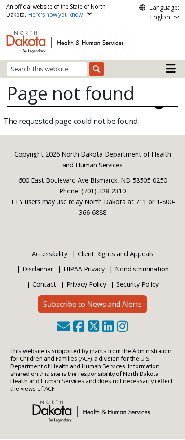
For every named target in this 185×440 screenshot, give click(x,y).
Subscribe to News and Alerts (92, 304)
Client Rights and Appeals (116, 253)
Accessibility (49, 253)
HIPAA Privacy (84, 269)
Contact (44, 284)
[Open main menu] (170, 68)
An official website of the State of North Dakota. (56, 10)
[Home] (67, 41)
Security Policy (137, 284)
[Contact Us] (63, 327)
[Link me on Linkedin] (108, 327)
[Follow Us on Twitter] (93, 327)
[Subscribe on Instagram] (122, 327)
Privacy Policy (86, 284)
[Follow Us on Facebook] (78, 327)
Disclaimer (37, 269)
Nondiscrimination (142, 269)
